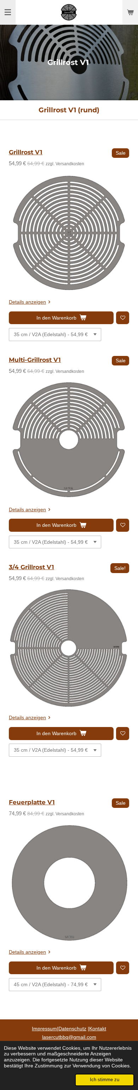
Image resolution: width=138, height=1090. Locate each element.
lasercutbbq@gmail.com (69, 1037)
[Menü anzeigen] (8, 12)
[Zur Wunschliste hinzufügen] (122, 317)
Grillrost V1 (25, 152)
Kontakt (97, 1028)
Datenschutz (72, 1028)
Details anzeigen (27, 302)
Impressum (44, 1028)
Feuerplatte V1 (32, 802)
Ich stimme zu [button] (104, 1079)
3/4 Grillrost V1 (31, 567)
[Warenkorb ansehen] (130, 12)
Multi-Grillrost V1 (35, 359)
